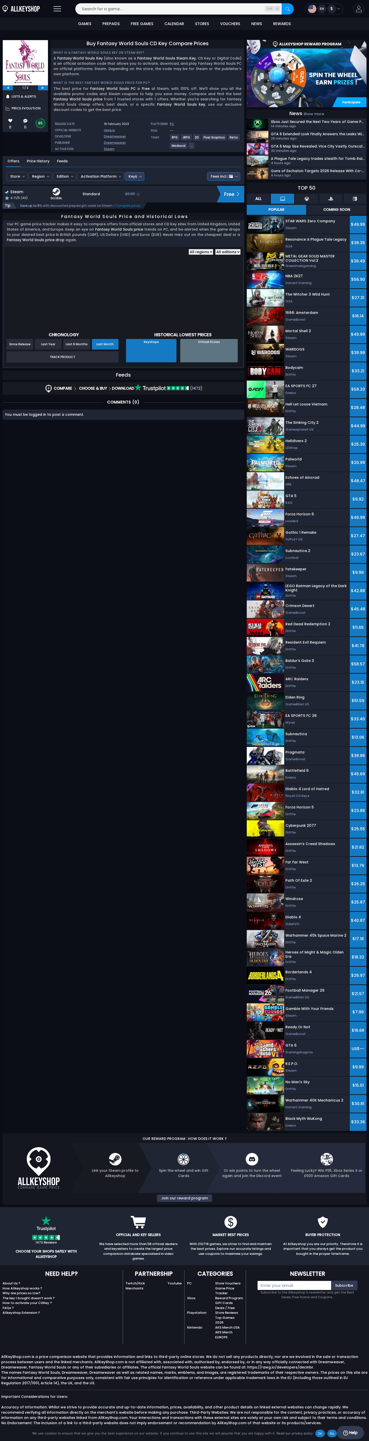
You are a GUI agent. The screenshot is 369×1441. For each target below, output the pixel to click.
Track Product (62, 357)
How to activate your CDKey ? (27, 1302)
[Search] (288, 9)
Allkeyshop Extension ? (21, 1312)
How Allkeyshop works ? (22, 1288)
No (332, 1433)
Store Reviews (226, 1312)
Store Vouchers (227, 1283)
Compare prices (128, 205)
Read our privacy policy (295, 1433)
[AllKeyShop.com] (21, 9)
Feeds (62, 161)
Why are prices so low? (21, 1293)
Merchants (134, 1288)
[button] (358, 9)
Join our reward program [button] (184, 1198)
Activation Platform (98, 176)
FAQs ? (8, 1308)
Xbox (191, 1298)
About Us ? (11, 1283)
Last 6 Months (77, 344)
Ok (320, 1433)
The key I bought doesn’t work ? (29, 1298)
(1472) (196, 388)
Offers (13, 161)
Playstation (196, 1312)
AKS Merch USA (227, 1327)
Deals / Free (225, 1308)
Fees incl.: (219, 176)
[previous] (8, 87)
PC (189, 1283)
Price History (38, 161)
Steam (109, 149)
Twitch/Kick (135, 1283)
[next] (43, 87)
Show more (313, 113)
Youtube (175, 1283)
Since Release (20, 344)
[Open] (57, 9)
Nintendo (194, 1327)
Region (38, 176)
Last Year (48, 344)
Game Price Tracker (224, 1291)
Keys (133, 176)
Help (352, 1432)
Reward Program (229, 1298)
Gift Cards (224, 1302)
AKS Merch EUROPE (223, 1335)
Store (15, 176)
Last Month (105, 344)
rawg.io (109, 130)
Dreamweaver (115, 136)
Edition (63, 176)
